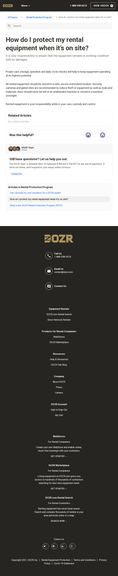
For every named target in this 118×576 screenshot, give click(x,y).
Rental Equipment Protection (55, 560)
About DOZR (59, 381)
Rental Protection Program (39, 17)
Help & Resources (59, 359)
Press (59, 387)
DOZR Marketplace (59, 342)
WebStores (59, 336)
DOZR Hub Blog (59, 364)
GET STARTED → (59, 456)
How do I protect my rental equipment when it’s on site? (39, 199)
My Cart (59, 415)
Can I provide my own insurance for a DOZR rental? (35, 193)
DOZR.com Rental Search (59, 314)
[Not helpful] (102, 135)
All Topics (12, 17)
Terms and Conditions (85, 560)
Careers (59, 392)
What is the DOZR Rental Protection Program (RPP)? (36, 205)
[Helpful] (88, 135)
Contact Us (17, 174)
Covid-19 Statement (64, 563)
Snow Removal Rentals (59, 319)
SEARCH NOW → (59, 521)
